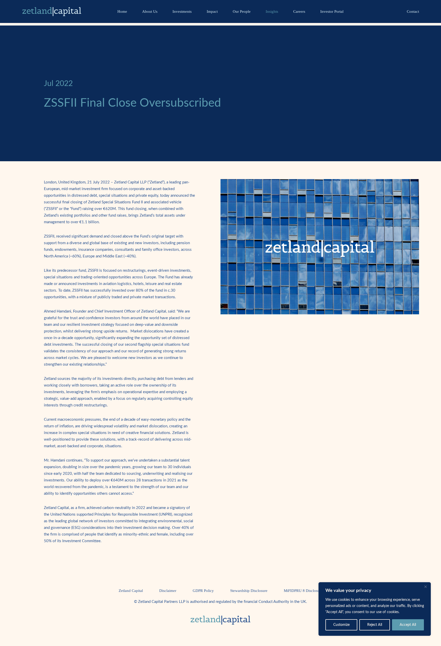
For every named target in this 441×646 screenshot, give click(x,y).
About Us (149, 11)
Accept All (408, 625)
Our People (242, 11)
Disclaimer (167, 591)
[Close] (425, 586)
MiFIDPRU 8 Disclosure (303, 591)
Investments (182, 11)
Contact (413, 11)
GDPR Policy (203, 591)
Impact (212, 11)
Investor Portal (332, 11)
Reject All (374, 625)
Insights (272, 11)
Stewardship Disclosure (248, 591)
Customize (341, 625)
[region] (374, 609)
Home (122, 11)
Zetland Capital (131, 591)
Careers (299, 11)
